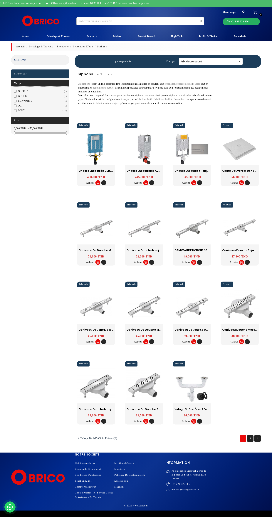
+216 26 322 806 (181, 484)
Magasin (119, 486)
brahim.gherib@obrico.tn (185, 489)
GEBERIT (41, 91)
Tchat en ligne (83, 480)
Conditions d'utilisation (88, 474)
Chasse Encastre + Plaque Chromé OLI (200, 171)
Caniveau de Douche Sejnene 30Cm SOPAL (156, 409)
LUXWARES (41, 100)
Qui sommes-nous (85, 463)
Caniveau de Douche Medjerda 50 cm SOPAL (157, 330)
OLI (41, 105)
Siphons (20, 59)
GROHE (41, 96)
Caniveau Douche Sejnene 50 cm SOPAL (202, 330)
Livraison (119, 469)
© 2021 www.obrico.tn (136, 505)
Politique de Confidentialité (129, 474)
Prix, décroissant (211, 61)
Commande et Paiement (88, 469)
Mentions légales (124, 463)
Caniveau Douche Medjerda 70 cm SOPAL (155, 250)
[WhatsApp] (10, 507)
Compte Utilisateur (85, 486)
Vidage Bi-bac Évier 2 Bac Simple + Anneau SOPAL (207, 409)
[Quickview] (103, 182)
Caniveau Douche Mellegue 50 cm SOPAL (107, 330)
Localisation (121, 480)
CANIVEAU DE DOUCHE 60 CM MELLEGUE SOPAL (204, 250)
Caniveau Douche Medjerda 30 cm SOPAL (107, 409)
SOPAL (41, 110)
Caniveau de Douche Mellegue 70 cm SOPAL (109, 250)
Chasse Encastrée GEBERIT (97, 171)
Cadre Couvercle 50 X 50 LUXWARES (246, 171)
